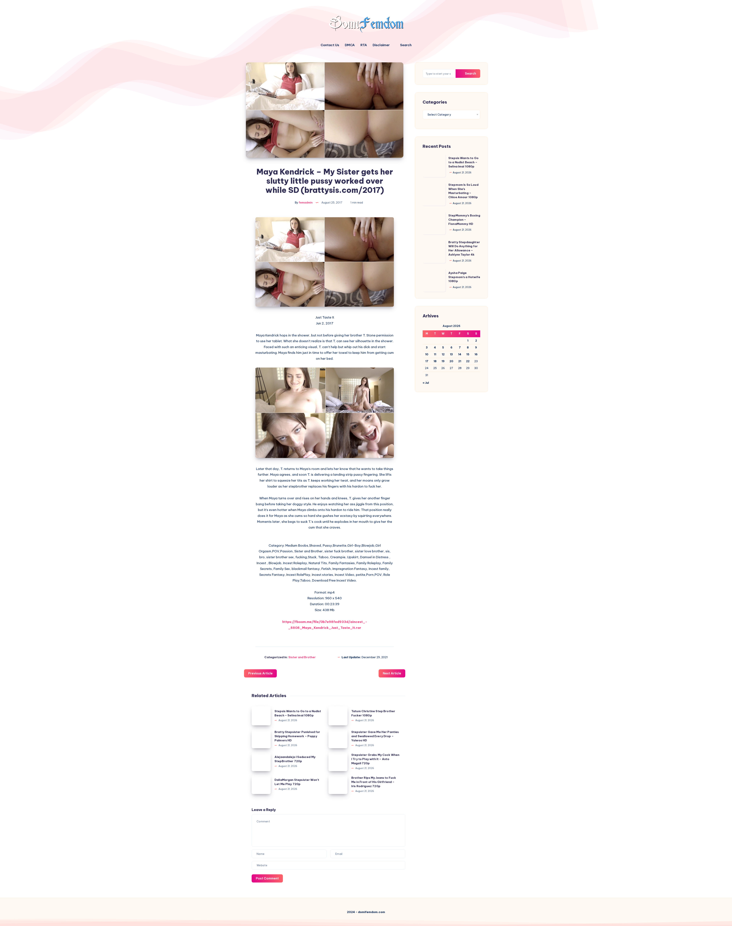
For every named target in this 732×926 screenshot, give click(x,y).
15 (467, 354)
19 (443, 361)
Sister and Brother (302, 657)
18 (435, 361)
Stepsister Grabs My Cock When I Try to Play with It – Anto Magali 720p (375, 759)
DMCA (350, 45)
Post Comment (267, 878)
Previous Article (260, 673)
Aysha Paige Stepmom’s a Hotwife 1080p (464, 277)
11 (435, 354)
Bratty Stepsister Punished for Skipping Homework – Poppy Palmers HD (297, 736)
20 (451, 361)
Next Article (392, 673)
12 (443, 354)
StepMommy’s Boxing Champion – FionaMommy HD (464, 220)
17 (426, 361)
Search (470, 73)
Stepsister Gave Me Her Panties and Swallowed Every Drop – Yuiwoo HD (375, 736)
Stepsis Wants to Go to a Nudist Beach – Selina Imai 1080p (463, 162)
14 (459, 354)
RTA (363, 45)
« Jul (426, 383)
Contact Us (330, 45)
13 (451, 354)
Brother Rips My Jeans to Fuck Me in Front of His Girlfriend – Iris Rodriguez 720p (373, 782)
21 (459, 361)
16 (476, 354)
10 (426, 354)
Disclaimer (381, 45)
